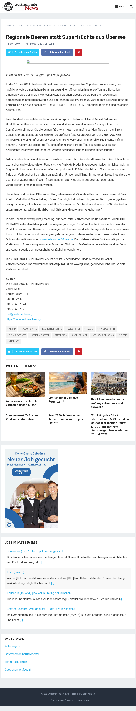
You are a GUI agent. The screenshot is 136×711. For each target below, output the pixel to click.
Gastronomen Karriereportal (22, 654)
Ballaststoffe (29, 329)
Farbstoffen (74, 329)
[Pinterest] (78, 52)
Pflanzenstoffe (17, 335)
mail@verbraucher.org (19, 314)
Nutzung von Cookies (62, 700)
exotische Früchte (52, 329)
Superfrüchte (79, 335)
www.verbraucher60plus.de (56, 239)
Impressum (83, 700)
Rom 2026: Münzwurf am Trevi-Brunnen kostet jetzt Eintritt (66, 419)
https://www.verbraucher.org (23, 319)
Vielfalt (123, 335)
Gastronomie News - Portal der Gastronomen (72, 693)
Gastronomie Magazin (18, 669)
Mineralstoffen (107, 329)
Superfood (61, 335)
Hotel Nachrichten (16, 662)
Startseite (12, 25)
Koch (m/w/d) (15, 572)
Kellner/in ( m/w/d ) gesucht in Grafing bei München (39, 593)
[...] (40, 562)
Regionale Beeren (41, 335)
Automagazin (13, 646)
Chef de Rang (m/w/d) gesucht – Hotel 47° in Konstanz (41, 609)
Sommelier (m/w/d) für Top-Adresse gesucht (35, 551)
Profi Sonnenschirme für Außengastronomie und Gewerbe (107, 403)
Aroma (12, 329)
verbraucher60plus (103, 335)
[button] (120, 6)
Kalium (89, 329)
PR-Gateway (13, 44)
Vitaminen (14, 341)
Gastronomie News (31, 25)
